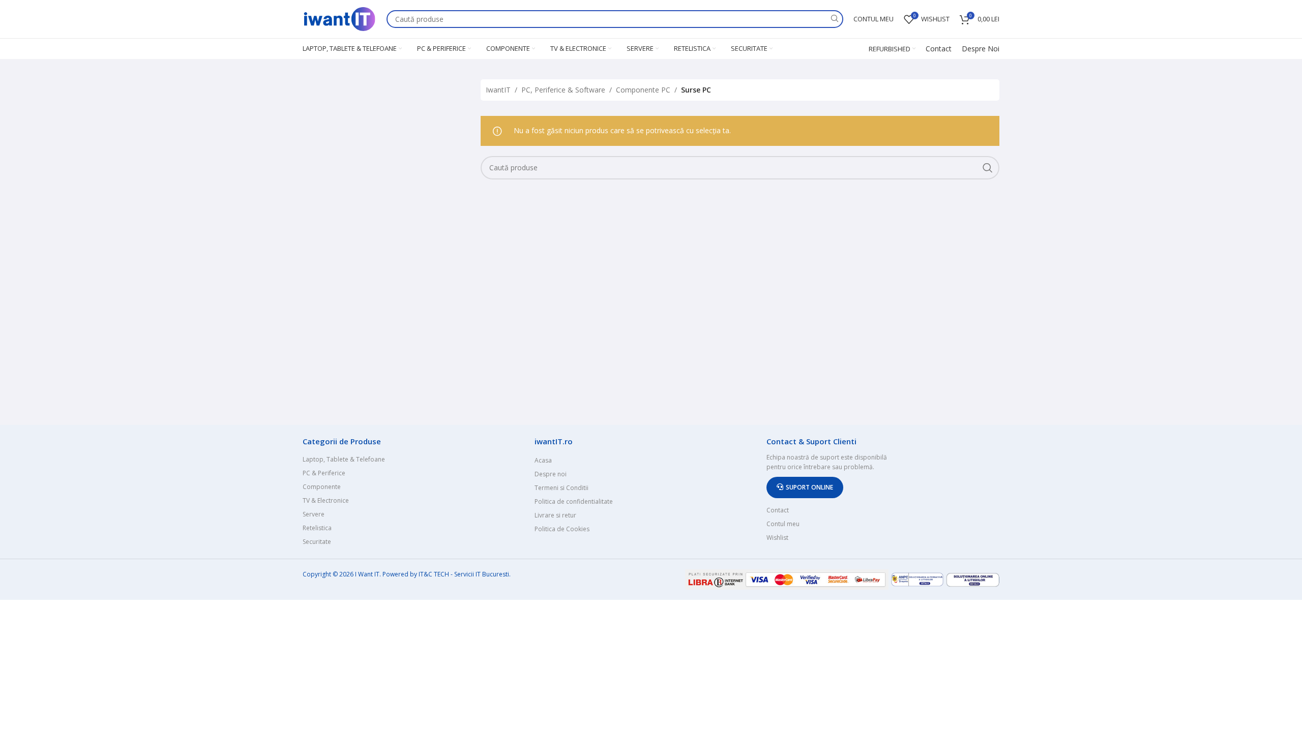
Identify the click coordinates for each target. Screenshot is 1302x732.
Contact (939, 48)
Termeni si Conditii (561, 487)
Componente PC (643, 90)
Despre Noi (980, 48)
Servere (313, 514)
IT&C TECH (434, 574)
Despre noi (551, 474)
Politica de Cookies (562, 529)
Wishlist (777, 537)
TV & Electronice (326, 500)
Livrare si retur (555, 515)
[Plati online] (788, 579)
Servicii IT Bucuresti (481, 574)
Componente (322, 486)
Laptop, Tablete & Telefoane (344, 459)
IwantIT (498, 90)
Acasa (543, 460)
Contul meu (783, 524)
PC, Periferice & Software (563, 90)
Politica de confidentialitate (574, 501)
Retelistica (317, 528)
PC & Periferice (324, 473)
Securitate (317, 541)
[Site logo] (339, 18)
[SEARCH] (834, 19)
